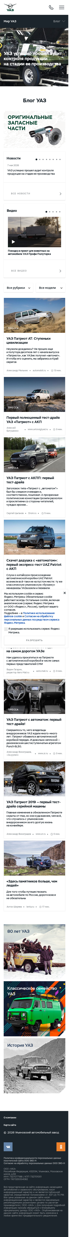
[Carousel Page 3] (43, 159)
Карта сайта (10, 1125)
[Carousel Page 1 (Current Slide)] (36, 160)
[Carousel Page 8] (60, 159)
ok (60, 1146)
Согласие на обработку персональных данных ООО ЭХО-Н (34, 1163)
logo (10, 7)
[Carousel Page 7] (56, 159)
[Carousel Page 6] (53, 159)
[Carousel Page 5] (49, 159)
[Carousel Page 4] (46, 159)
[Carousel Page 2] (39, 159)
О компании (10, 1117)
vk (8, 1146)
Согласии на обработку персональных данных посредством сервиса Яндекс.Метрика (31, 619)
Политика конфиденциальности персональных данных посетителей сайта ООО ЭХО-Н (32, 1159)
